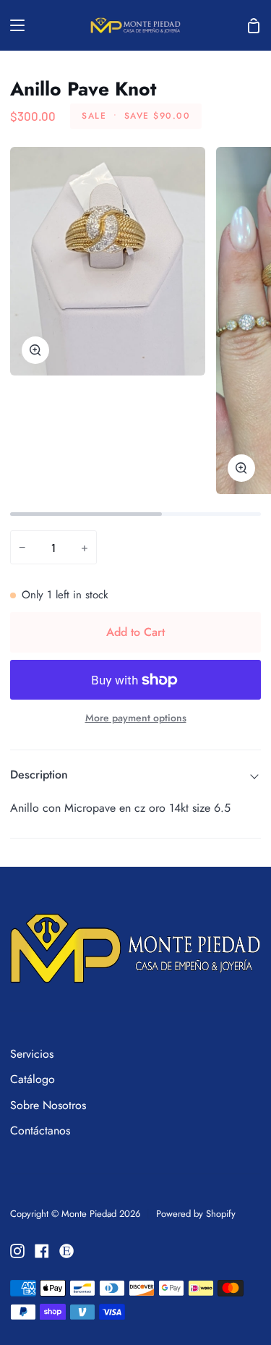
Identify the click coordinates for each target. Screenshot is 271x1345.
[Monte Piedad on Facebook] (42, 1251)
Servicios (31, 1053)
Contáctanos (40, 1130)
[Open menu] (13, 25)
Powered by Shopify (196, 1214)
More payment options (135, 717)
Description (39, 774)
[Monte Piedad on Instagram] (17, 1251)
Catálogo (32, 1079)
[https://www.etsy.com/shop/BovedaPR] (66, 1251)
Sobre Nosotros (48, 1105)
